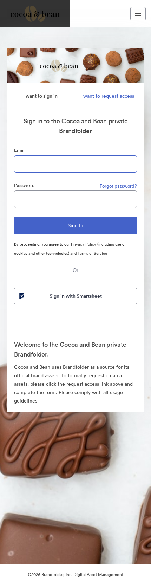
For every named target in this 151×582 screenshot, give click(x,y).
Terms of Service (92, 253)
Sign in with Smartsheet (76, 296)
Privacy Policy (83, 244)
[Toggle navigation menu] (138, 13)
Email (19, 150)
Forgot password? (118, 186)
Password (24, 185)
